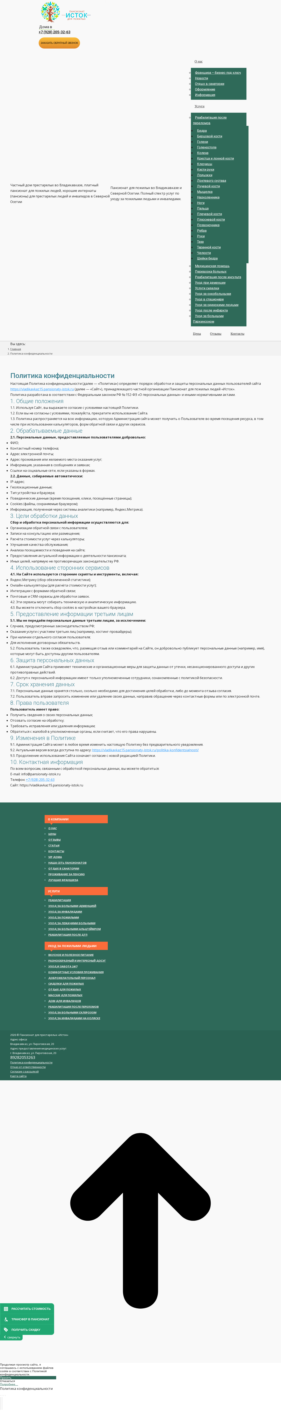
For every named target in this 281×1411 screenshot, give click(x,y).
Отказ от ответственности (28, 1067)
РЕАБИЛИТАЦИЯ (59, 900)
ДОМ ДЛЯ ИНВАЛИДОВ (64, 1001)
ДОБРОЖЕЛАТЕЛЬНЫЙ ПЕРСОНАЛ (71, 978)
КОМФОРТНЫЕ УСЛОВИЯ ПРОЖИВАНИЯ (76, 972)
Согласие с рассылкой (24, 1071)
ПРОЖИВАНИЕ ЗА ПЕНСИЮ (66, 874)
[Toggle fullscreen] (3, 1395)
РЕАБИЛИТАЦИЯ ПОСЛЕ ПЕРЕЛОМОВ (73, 1007)
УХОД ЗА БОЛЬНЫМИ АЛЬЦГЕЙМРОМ (74, 929)
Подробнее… (9, 1384)
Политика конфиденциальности (31, 1062)
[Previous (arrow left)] (0, 1403)
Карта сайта (18, 1076)
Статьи (53, 845)
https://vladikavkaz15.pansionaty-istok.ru (42, 389)
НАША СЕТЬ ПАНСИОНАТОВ (67, 863)
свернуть (13, 1337)
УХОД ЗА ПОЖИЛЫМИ (63, 917)
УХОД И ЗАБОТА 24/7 (62, 966)
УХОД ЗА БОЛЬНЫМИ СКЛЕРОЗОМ (72, 1012)
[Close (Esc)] (0, 1395)
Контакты (56, 851)
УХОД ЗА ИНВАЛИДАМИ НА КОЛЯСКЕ (74, 1018)
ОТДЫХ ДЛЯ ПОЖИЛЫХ (64, 989)
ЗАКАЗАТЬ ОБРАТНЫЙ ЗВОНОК (59, 43)
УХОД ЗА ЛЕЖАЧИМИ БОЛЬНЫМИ (71, 923)
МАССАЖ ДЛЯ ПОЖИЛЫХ (65, 995)
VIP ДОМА (55, 857)
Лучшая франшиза (63, 880)
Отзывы (54, 840)
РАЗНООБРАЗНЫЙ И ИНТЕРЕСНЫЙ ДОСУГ (77, 960)
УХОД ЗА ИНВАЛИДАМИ (65, 912)
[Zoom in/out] (5, 1395)
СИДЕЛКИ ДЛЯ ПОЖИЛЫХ (66, 983)
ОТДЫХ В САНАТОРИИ (63, 868)
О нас (52, 828)
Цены (52, 834)
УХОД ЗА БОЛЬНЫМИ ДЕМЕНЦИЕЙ (72, 906)
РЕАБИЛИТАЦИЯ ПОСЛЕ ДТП (67, 935)
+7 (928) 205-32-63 (54, 32)
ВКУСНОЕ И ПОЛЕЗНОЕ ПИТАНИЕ (71, 955)
